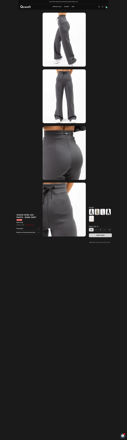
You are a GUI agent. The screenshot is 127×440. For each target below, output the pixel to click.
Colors (91, 207)
